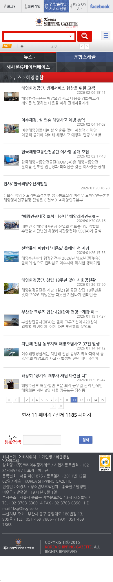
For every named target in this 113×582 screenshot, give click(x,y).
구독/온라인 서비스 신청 (57, 6)
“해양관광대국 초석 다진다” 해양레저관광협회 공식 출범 (61, 216)
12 (81, 400)
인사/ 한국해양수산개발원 (25, 184)
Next (87, 46)
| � (21, 46)
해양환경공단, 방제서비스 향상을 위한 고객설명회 (61, 88)
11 (74, 400)
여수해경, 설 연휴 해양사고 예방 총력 (53, 120)
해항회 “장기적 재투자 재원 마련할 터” (54, 376)
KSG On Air (79, 6)
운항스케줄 (85, 57)
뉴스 (28, 57)
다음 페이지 (53, 406)
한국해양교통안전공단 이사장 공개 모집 (55, 152)
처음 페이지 (9, 400)
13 (88, 400)
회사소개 (9, 457)
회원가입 (34, 6)
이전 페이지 (16, 400)
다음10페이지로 (61, 406)
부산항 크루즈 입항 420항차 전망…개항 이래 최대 (61, 312)
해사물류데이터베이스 (28, 67)
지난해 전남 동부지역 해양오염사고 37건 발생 (60, 344)
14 (95, 400)
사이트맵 (12, 460)
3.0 (54, 46)
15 (102, 400)
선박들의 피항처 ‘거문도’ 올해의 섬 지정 (55, 248)
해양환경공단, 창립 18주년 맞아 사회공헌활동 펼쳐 (61, 280)
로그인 (12, 6)
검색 (86, 440)
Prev (82, 46)
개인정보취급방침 (56, 457)
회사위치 (29, 457)
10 (67, 400)
